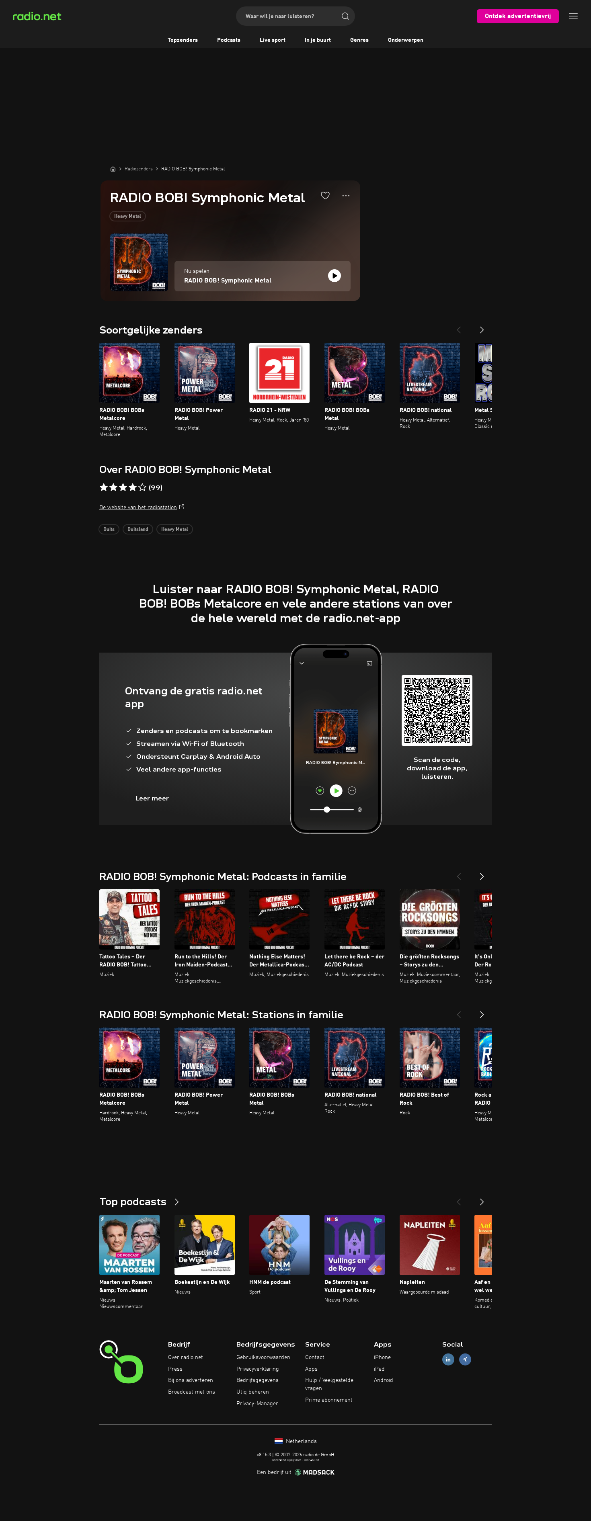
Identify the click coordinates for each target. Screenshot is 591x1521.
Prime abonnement (329, 1400)
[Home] (113, 169)
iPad (379, 1369)
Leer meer (152, 798)
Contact (314, 1357)
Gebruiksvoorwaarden (263, 1357)
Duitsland (137, 529)
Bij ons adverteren (190, 1380)
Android (383, 1380)
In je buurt (318, 40)
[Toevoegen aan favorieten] (325, 195)
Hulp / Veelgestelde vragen (329, 1384)
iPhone (382, 1357)
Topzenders (183, 40)
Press (175, 1369)
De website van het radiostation (138, 507)
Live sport (272, 40)
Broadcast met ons (191, 1392)
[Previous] (458, 326)
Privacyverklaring (257, 1369)
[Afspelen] (334, 275)
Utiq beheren (252, 1392)
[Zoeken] (345, 16)
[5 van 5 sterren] (142, 487)
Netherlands (300, 1441)
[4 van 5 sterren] (132, 487)
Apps (311, 1369)
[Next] (482, 326)
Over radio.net (185, 1357)
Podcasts (228, 40)
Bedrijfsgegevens (257, 1380)
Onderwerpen (405, 40)
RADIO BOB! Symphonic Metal (227, 281)
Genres (359, 40)
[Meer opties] (346, 196)
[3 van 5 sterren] (123, 487)
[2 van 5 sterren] (113, 487)
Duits (109, 529)
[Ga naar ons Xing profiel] (465, 1359)
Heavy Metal (127, 216)
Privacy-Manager (257, 1403)
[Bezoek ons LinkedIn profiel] (448, 1359)
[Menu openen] (573, 16)
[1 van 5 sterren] (104, 487)
